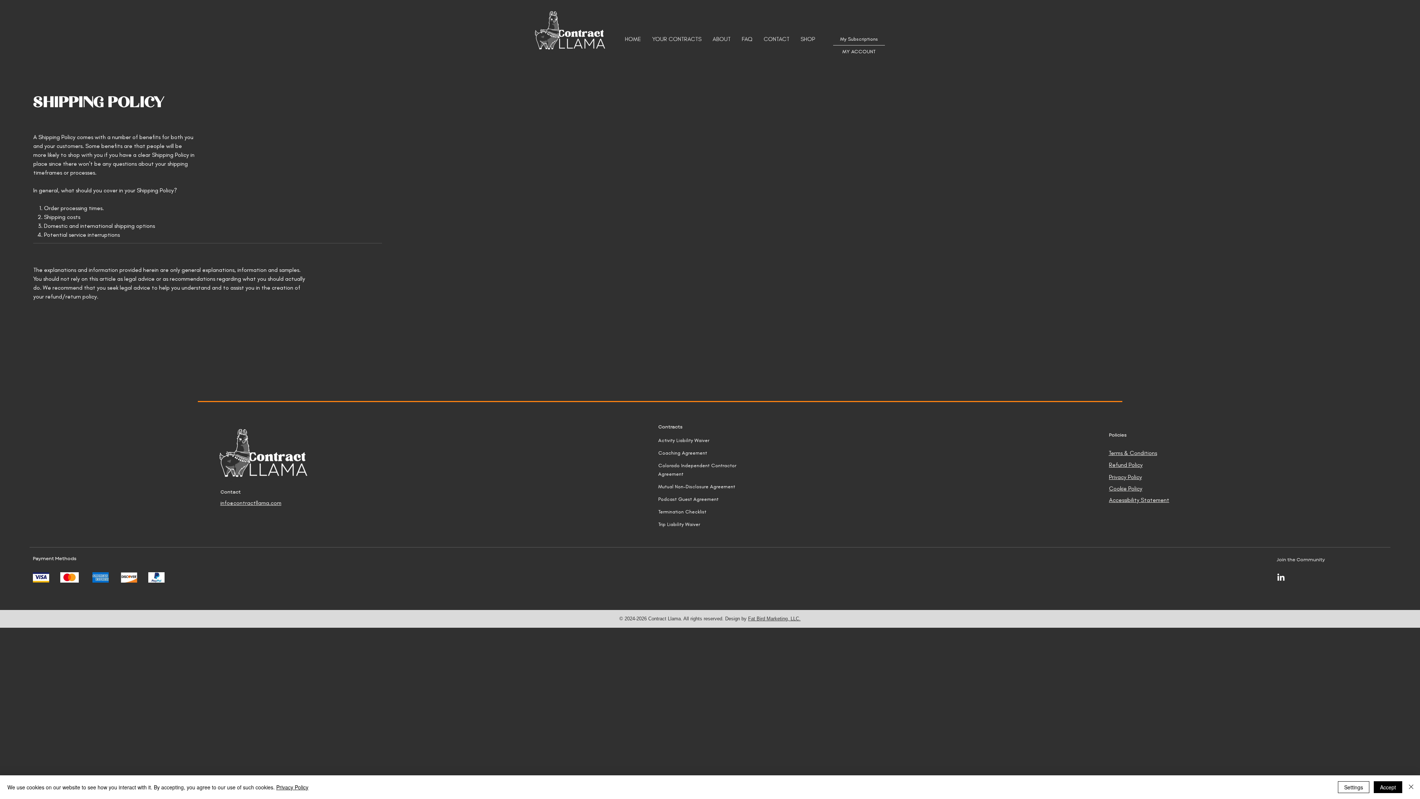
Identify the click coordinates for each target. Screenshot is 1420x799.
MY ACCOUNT (859, 51)
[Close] (1411, 787)
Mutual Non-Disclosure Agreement (696, 486)
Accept (1388, 787)
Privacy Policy (292, 787)
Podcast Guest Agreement (688, 499)
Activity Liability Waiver (683, 440)
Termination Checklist (682, 512)
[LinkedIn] (1281, 577)
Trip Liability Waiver (679, 524)
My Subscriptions (859, 39)
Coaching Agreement (682, 453)
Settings (1353, 787)
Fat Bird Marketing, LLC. (774, 618)
